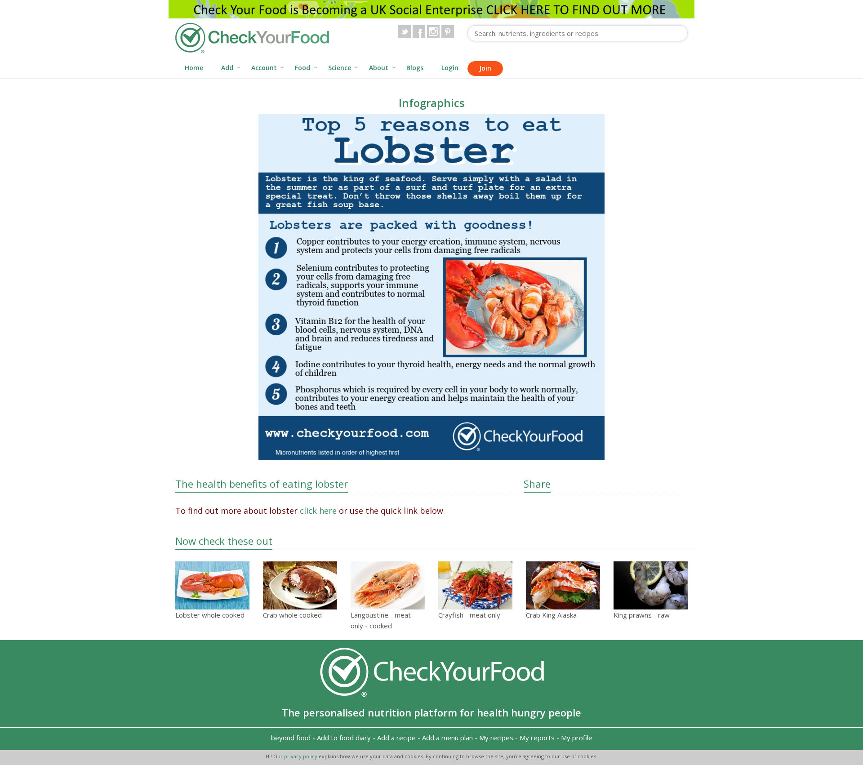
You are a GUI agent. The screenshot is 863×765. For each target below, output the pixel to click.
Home (194, 67)
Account (264, 67)
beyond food (291, 737)
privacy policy (301, 756)
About (378, 67)
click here (318, 510)
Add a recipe (396, 737)
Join (485, 68)
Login (449, 67)
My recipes (496, 737)
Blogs (414, 67)
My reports (537, 737)
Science (339, 67)
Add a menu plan (447, 737)
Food (302, 67)
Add (227, 67)
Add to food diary (344, 737)
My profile (576, 737)
